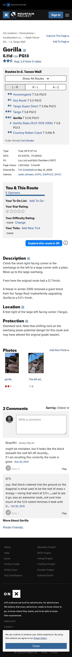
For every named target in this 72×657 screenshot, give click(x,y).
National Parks (45, 575)
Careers (8, 626)
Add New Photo (58, 350)
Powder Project (45, 569)
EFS (8, 478)
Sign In (55, 15)
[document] (36, 641)
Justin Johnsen (26, 174)
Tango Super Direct (25, 106)
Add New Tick (31, 228)
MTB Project (44, 552)
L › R (15, 87)
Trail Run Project (46, 564)
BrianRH (11, 442)
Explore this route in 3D (44, 243)
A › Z (56, 87)
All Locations (10, 33)
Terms (44, 652)
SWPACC (48, 174)
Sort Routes (27, 140)
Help (6, 552)
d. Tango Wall (18, 41)
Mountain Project (46, 547)
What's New (10, 569)
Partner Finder (12, 564)
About (7, 547)
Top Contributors (13, 575)
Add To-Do (36, 200)
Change (20, 222)
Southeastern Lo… (13, 37)
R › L (35, 87)
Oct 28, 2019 (18, 506)
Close (36, 646)
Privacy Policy (40, 638)
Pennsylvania (26, 33)
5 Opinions (13, 192)
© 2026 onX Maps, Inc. (26, 652)
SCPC (38, 174)
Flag (64, 468)
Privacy (54, 652)
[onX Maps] (12, 596)
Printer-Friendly (13, 527)
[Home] (20, 15)
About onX (10, 621)
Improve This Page (56, 35)
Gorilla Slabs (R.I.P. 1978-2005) (33, 123)
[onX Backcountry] (14, 5)
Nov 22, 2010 (21, 461)
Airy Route (19, 100)
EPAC (58, 174)
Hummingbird (22, 94)
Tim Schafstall (26, 169)
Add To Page (60, 41)
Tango (17, 112)
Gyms (7, 558)
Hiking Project (45, 558)
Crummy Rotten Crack (27, 132)
